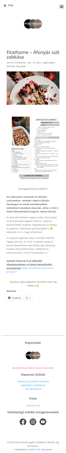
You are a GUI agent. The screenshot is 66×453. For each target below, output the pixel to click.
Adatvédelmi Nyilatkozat (33, 385)
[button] (62, 7)
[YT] (43, 422)
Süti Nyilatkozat (33, 388)
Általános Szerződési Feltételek (33, 381)
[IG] (33, 422)
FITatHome (20, 62)
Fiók (10, 5)
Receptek (21, 66)
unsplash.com (33, 405)
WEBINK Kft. (35, 449)
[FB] (23, 422)
